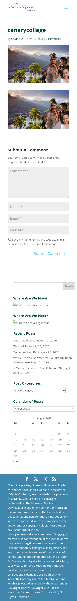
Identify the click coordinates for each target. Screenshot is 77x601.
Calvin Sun (17, 39)
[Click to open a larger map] (31, 305)
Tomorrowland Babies (27, 352)
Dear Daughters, (24, 340)
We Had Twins (22, 346)
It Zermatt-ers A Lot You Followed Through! (41, 368)
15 (60, 439)
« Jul (15, 461)
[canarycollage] (38, 109)
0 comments (53, 39)
